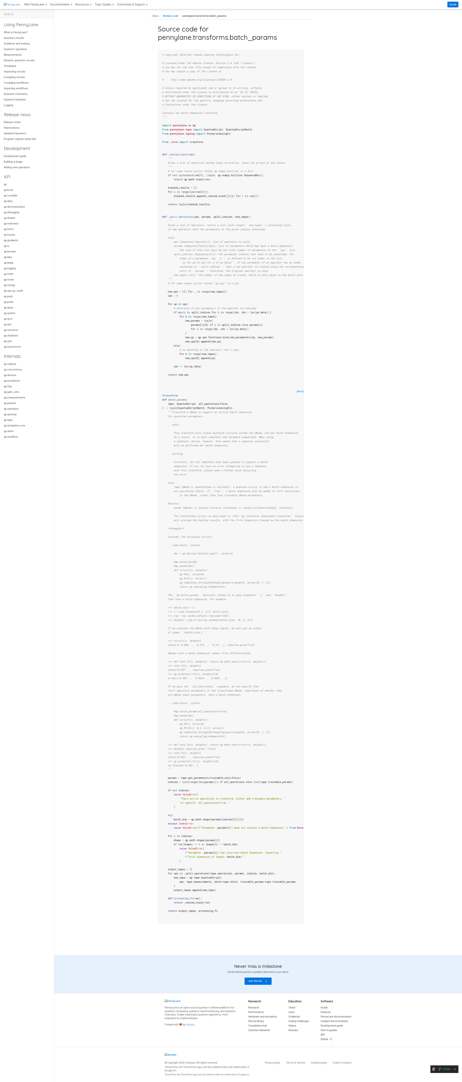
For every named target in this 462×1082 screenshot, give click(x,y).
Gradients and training (17, 43)
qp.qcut (8, 318)
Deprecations (11, 127)
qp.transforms (12, 346)
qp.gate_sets (11, 392)
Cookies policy (319, 1062)
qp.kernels (10, 251)
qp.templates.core (14, 425)
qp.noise (9, 279)
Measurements (13, 54)
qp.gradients (11, 240)
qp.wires (9, 431)
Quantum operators (15, 49)
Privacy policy (272, 1062)
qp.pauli (8, 296)
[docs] (300, 391)
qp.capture (10, 364)
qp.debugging (11, 212)
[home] (12, 4)
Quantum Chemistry (15, 94)
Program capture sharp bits (20, 139)
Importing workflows (16, 88)
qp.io (6, 246)
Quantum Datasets (15, 99)
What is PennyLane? (16, 32)
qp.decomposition (14, 206)
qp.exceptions (12, 380)
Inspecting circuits (14, 71)
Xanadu (190, 1024)
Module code (170, 16)
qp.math (8, 274)
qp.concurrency (13, 369)
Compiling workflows (16, 82)
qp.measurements (14, 397)
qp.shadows (11, 335)
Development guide (15, 156)
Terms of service (295, 1062)
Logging (8, 105)
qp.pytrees (10, 403)
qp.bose (8, 190)
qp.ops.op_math (13, 290)
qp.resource (11, 330)
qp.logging (10, 268)
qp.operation (11, 408)
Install (453, 4)
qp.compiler (11, 195)
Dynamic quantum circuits (19, 60)
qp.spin (8, 341)
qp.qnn (8, 324)
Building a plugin (13, 161)
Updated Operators (15, 133)
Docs (155, 16)
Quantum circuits (14, 38)
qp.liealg (8, 262)
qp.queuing (10, 414)
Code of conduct (342, 1062)
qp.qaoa (8, 307)
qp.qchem (9, 313)
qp (5, 184)
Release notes (12, 122)
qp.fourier (9, 234)
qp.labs (8, 257)
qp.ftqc (8, 386)
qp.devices (10, 375)
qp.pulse (9, 302)
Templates (10, 66)
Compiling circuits (14, 77)
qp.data (8, 201)
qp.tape (8, 420)
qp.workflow (11, 436)
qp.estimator (11, 223)
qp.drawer (9, 218)
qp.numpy (9, 285)
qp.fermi (9, 229)
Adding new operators (17, 167)
